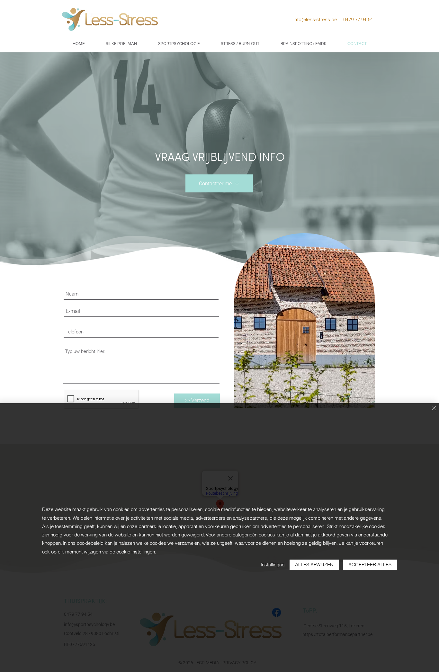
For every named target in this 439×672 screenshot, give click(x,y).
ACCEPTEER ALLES (369, 564)
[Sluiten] (434, 408)
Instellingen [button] (272, 564)
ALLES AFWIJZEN (314, 564)
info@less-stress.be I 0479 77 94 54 (334, 19)
